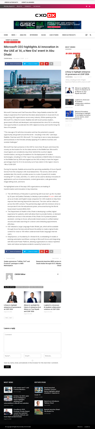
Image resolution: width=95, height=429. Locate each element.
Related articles (10, 287)
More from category (36, 287)
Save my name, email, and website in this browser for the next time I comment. (31, 363)
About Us (19, 6)
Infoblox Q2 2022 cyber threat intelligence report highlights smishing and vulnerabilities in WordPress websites (16, 399)
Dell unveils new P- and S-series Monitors (21, 388)
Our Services (36, 6)
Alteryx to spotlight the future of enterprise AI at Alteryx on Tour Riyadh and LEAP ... (82, 90)
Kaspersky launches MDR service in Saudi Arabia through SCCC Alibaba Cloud (48, 263)
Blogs (43, 35)
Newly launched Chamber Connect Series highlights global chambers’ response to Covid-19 (47, 391)
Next (10, 317)
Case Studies (53, 35)
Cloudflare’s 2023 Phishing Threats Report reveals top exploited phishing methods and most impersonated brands (17, 413)
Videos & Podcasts (69, 35)
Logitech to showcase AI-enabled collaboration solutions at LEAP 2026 (52, 307)
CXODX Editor (8, 58)
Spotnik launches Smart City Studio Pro (52, 410)
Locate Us (87, 427)
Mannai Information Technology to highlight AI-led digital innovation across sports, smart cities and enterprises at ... (78, 115)
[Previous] (66, 125)
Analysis (23, 35)
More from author (22, 287)
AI (66, 53)
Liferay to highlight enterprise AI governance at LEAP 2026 (12, 307)
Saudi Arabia (76, 53)
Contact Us (28, 6)
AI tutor (51, 196)
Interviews (34, 35)
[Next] (69, 125)
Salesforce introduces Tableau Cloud (51, 402)
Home (6, 35)
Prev (6, 317)
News (13, 35)
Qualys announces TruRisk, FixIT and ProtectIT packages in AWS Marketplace (17, 263)
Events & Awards (12, 40)
